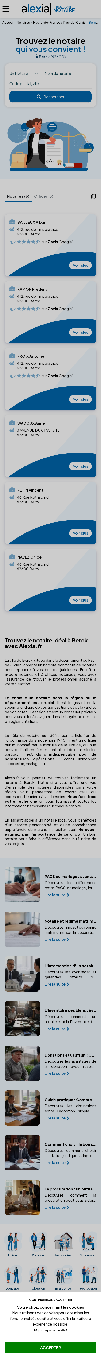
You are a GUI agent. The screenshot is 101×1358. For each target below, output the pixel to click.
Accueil (7, 22)
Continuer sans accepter (50, 1300)
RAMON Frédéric (32, 289)
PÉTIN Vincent (30, 490)
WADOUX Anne (31, 423)
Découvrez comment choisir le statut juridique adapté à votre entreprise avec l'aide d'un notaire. (70, 1153)
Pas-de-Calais (74, 22)
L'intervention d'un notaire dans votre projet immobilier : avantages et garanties (70, 965)
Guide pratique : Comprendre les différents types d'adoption (70, 1099)
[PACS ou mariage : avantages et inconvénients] (22, 884)
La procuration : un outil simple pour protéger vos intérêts (70, 1189)
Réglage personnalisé (50, 1330)
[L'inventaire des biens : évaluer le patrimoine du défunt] (22, 1018)
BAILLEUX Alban (32, 222)
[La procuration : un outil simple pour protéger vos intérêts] (22, 1197)
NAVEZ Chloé (29, 557)
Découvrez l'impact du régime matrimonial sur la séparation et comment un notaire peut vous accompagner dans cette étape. (70, 930)
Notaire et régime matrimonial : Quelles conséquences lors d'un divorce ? (70, 921)
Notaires (23, 22)
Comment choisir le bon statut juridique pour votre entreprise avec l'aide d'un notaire (70, 1144)
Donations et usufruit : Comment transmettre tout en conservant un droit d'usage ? (70, 1055)
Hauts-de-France (46, 22)
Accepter (50, 1347)
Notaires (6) (18, 196)
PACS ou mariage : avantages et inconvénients (70, 876)
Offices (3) (43, 196)
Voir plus (80, 265)
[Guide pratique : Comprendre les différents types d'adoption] (22, 1108)
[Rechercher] (50, 97)
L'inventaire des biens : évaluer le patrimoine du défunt (70, 1010)
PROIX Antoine (30, 356)
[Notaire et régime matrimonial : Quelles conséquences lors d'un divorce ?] (22, 929)
